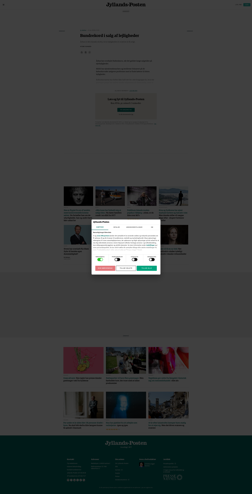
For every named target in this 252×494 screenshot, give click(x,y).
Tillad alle (147, 268)
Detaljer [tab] (116, 227)
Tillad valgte (126, 268)
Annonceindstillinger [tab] (134, 227)
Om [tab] (152, 227)
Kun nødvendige (105, 268)
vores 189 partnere (103, 236)
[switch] (117, 259)
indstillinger (150, 245)
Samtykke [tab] (100, 227)
